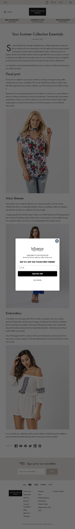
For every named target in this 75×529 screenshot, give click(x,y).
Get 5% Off (37, 273)
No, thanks (37, 280)
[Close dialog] (57, 241)
